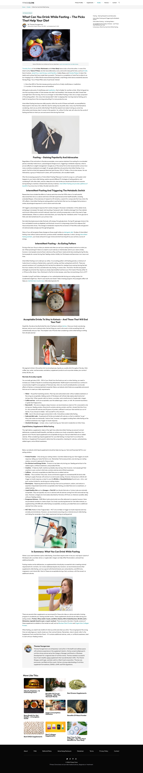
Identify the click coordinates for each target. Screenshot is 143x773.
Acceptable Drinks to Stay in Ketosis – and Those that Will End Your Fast (106, 24)
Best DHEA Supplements (33, 737)
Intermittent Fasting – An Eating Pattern (103, 21)
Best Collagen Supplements (51, 735)
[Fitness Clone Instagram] (76, 759)
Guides (99, 2)
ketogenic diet (68, 232)
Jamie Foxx (35, 73)
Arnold (85, 71)
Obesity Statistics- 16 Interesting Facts (32, 691)
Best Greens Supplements (76, 693)
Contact (115, 2)
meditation (51, 90)
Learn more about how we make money (69, 64)
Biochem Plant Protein (65, 623)
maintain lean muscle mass (36, 281)
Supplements (90, 2)
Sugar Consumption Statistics (53, 713)
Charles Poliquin (74, 73)
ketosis (64, 326)
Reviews (106, 2)
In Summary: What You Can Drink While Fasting (105, 27)
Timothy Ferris (27, 68)
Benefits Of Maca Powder (77, 715)
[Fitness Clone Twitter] (67, 759)
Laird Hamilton (52, 73)
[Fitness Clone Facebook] (70, 759)
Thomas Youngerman (36, 24)
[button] (119, 3)
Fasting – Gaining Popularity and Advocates (104, 15)
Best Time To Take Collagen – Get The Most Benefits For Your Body (76, 738)
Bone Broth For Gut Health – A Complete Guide (31, 716)
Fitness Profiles (79, 2)
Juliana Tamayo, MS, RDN (40, 26)
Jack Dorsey (43, 73)
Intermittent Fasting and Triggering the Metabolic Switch (106, 19)
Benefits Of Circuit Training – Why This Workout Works (53, 695)
